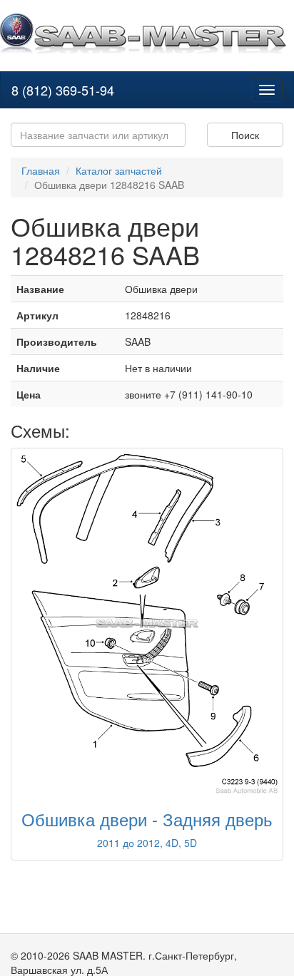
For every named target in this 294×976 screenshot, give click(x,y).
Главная (40, 170)
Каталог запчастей (119, 170)
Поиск (245, 135)
